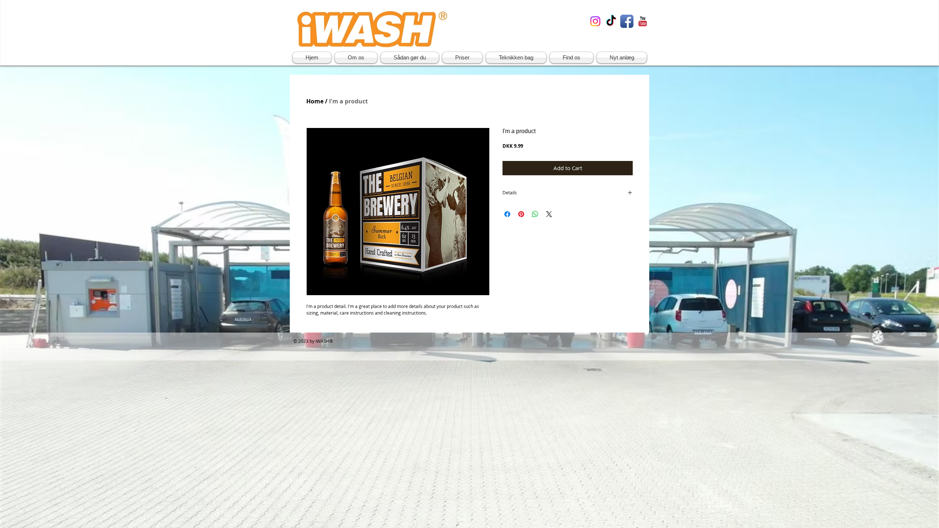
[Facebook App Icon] (626, 21)
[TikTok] (611, 21)
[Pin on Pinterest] (521, 214)
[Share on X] (549, 214)
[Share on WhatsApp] (535, 214)
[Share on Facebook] (507, 214)
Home (315, 101)
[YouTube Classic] (642, 21)
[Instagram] (595, 21)
